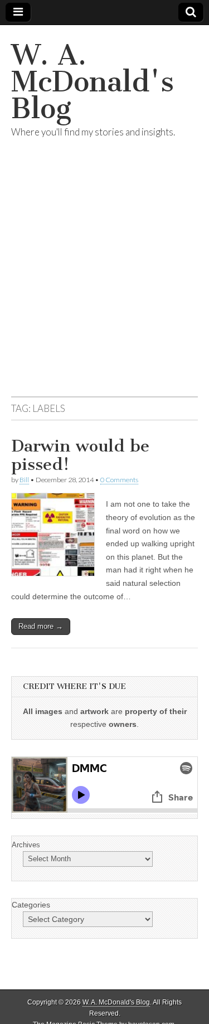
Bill (24, 479)
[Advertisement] (104, 280)
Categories (31, 904)
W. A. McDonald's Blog (92, 81)
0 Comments (119, 479)
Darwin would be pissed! (80, 455)
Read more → (40, 626)
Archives (26, 845)
